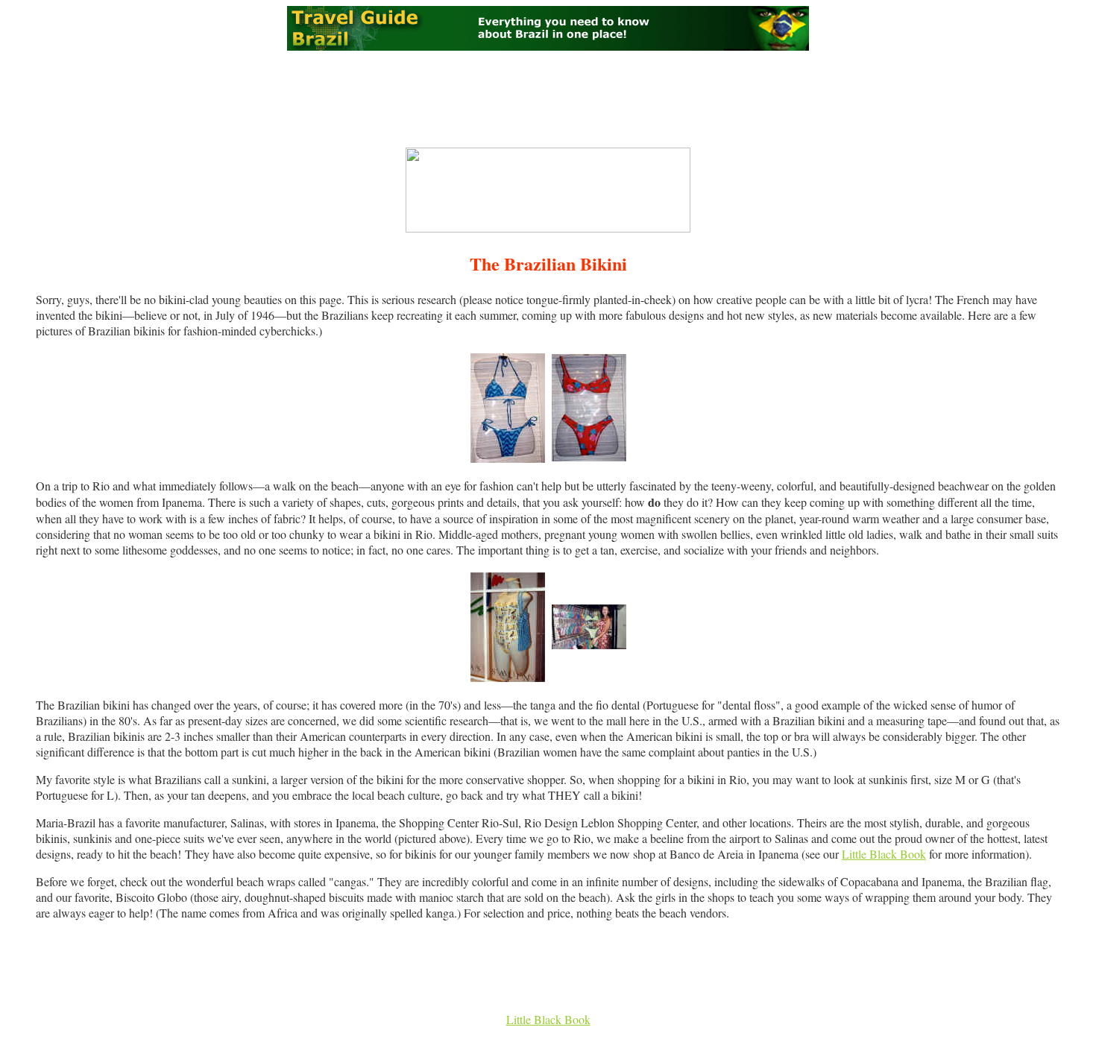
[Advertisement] (548, 99)
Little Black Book (884, 854)
